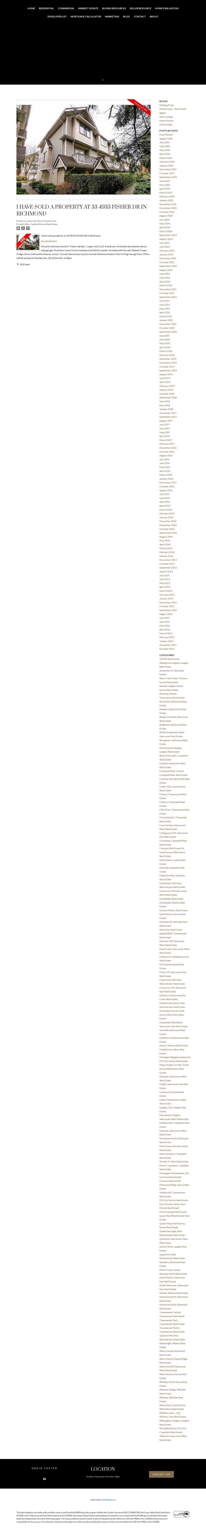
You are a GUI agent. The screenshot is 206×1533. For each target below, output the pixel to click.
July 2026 (164, 142)
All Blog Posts (166, 105)
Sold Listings (165, 124)
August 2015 (166, 490)
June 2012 (164, 621)
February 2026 (167, 161)
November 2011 (168, 644)
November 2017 (168, 412)
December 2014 (167, 521)
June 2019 (164, 378)
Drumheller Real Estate (171, 898)
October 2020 (166, 327)
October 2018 (166, 393)
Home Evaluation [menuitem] (166, 8)
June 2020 (164, 339)
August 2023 (166, 238)
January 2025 (166, 200)
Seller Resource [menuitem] (140, 8)
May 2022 (164, 277)
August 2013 (166, 571)
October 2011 (166, 648)
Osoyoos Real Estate (170, 1180)
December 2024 (167, 204)
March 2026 (165, 157)
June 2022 (164, 273)
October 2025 (166, 173)
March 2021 (165, 316)
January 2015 (166, 517)
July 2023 (164, 242)
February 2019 (167, 385)
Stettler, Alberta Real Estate (173, 1292)
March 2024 (165, 231)
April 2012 (164, 629)
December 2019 (167, 358)
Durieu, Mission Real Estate (173, 910)
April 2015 (164, 505)
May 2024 (164, 223)
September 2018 (168, 397)
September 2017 (168, 416)
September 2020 (168, 331)
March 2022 (165, 285)
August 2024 (166, 215)
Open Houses (166, 120)
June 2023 (164, 246)
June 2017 (164, 428)
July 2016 (164, 459)
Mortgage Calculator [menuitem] (86, 16)
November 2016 (168, 447)
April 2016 (164, 471)
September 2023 (168, 235)
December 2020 (167, 324)
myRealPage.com (108, 1500)
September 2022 (168, 266)
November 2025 (168, 169)
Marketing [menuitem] (112, 16)
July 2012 (164, 617)
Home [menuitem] (31, 8)
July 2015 (164, 494)
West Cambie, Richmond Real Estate (41, 224)
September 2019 (168, 370)
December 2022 (167, 258)
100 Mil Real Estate (169, 658)
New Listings (166, 116)
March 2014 (165, 548)
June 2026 (164, 146)
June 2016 (164, 463)
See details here (49, 241)
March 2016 (165, 474)
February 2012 (167, 637)
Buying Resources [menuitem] (114, 8)
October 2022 (166, 262)
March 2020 (165, 351)
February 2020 (167, 354)
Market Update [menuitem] (88, 8)
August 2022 (166, 269)
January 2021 (166, 320)
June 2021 (164, 304)
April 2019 (164, 382)
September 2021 (168, 296)
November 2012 (168, 602)
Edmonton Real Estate (170, 929)
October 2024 (166, 211)
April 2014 (164, 544)
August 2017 (166, 420)
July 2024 (164, 219)
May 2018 (164, 405)
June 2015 (164, 498)
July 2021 (164, 300)
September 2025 (168, 177)
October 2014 (166, 529)
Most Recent (166, 134)
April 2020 (164, 347)
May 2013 (164, 583)
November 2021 (168, 289)
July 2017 (164, 424)
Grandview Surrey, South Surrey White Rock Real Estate (171, 1014)
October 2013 (166, 563)
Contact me (161, 1474)
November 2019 (168, 362)
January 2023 (166, 254)
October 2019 (166, 366)
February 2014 (167, 552)
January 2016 (166, 478)
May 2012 (164, 625)
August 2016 (166, 455)
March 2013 (165, 590)
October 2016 (166, 451)
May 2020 (164, 343)
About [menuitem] (154, 16)
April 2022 (164, 281)
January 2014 (166, 556)
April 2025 (164, 188)
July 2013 (164, 575)
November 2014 (168, 525)
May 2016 (164, 467)
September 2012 (168, 610)
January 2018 (166, 409)
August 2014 (166, 536)
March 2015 (165, 509)
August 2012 (166, 614)
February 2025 (167, 196)
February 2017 (167, 443)
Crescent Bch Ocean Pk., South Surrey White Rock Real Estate (172, 852)
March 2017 (165, 440)
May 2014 (164, 540)
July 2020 (164, 335)
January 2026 (166, 165)
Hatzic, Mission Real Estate (173, 1045)
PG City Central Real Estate (173, 1200)
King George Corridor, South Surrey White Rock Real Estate (174, 1068)
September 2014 (168, 532)
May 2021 (164, 308)
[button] (44, 1478)
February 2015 (167, 513)
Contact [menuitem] (140, 16)
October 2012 (166, 606)
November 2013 (168, 559)
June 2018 (164, 401)
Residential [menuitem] (46, 8)
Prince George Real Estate (172, 1211)
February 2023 (167, 250)
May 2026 (164, 149)
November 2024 (168, 208)
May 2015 (164, 501)
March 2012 (165, 633)
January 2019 (166, 389)
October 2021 (166, 293)
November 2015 (168, 482)
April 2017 (164, 436)
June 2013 (164, 579)
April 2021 (164, 312)
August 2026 (166, 138)
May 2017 (164, 432)
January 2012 (166, 641)
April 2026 (164, 153)
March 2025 (165, 192)
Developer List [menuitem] (57, 16)
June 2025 (164, 180)
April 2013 (164, 586)
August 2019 (166, 374)
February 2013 (167, 594)
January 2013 (166, 598)
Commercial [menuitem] (66, 8)
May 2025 (164, 184)
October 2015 (166, 486)
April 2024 (164, 227)
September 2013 (168, 567)
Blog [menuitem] (126, 16)
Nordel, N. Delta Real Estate (173, 1161)
